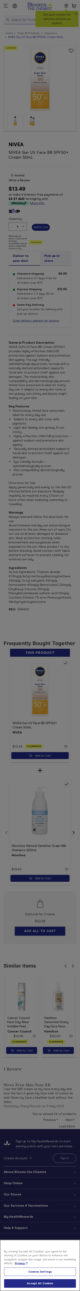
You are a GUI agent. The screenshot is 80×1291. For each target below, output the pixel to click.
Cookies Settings (40, 1271)
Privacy (20, 1263)
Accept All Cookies (40, 1283)
